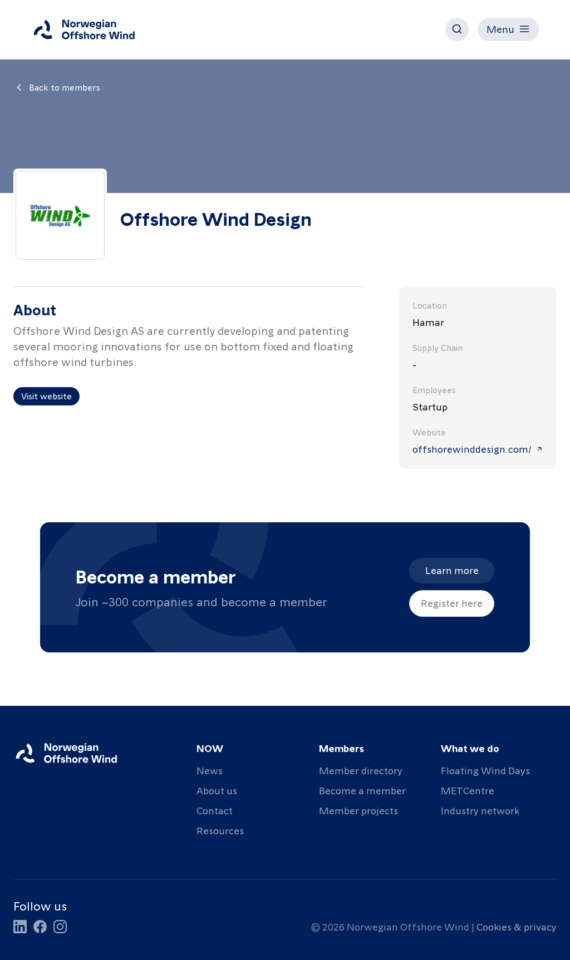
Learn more (452, 569)
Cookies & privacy (516, 926)
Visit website (46, 396)
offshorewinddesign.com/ (472, 448)
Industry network (480, 810)
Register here (452, 602)
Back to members (64, 87)
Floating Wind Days (485, 770)
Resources (220, 830)
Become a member (362, 790)
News (209, 770)
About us (216, 790)
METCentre (467, 790)
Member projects (358, 810)
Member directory (360, 770)
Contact (214, 810)
